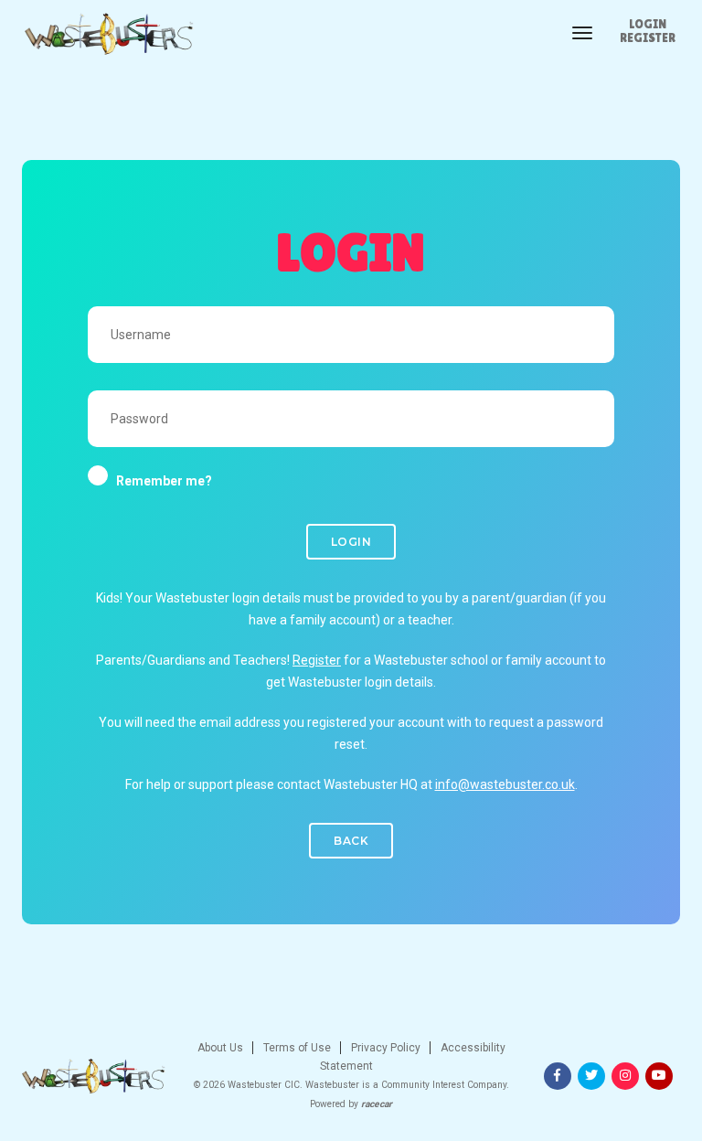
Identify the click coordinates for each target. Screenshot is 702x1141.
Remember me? (164, 481)
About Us (220, 1047)
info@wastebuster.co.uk (505, 784)
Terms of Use (296, 1047)
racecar (376, 1104)
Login (647, 23)
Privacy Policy (384, 1047)
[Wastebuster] (108, 34)
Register (647, 37)
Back (351, 841)
